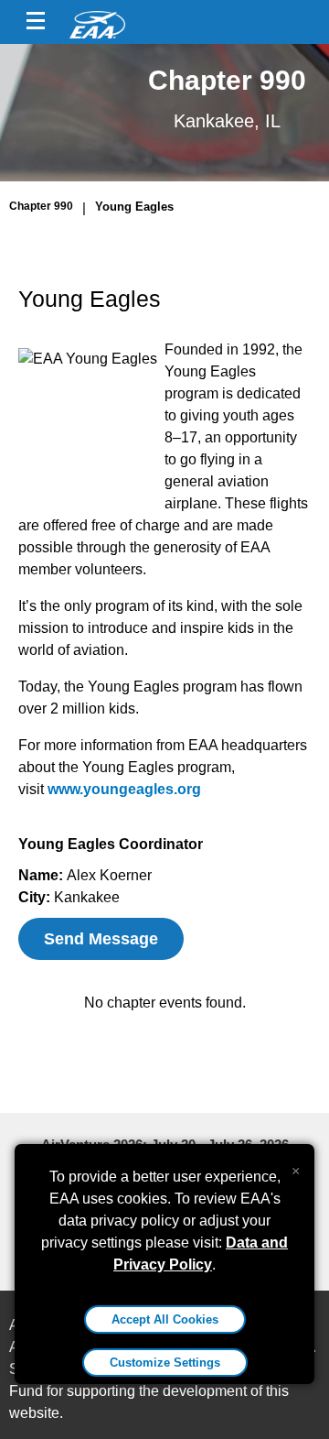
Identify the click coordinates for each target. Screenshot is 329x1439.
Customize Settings (165, 1362)
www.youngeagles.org (124, 789)
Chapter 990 (41, 206)
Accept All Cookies (164, 1319)
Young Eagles (134, 206)
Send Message (101, 939)
